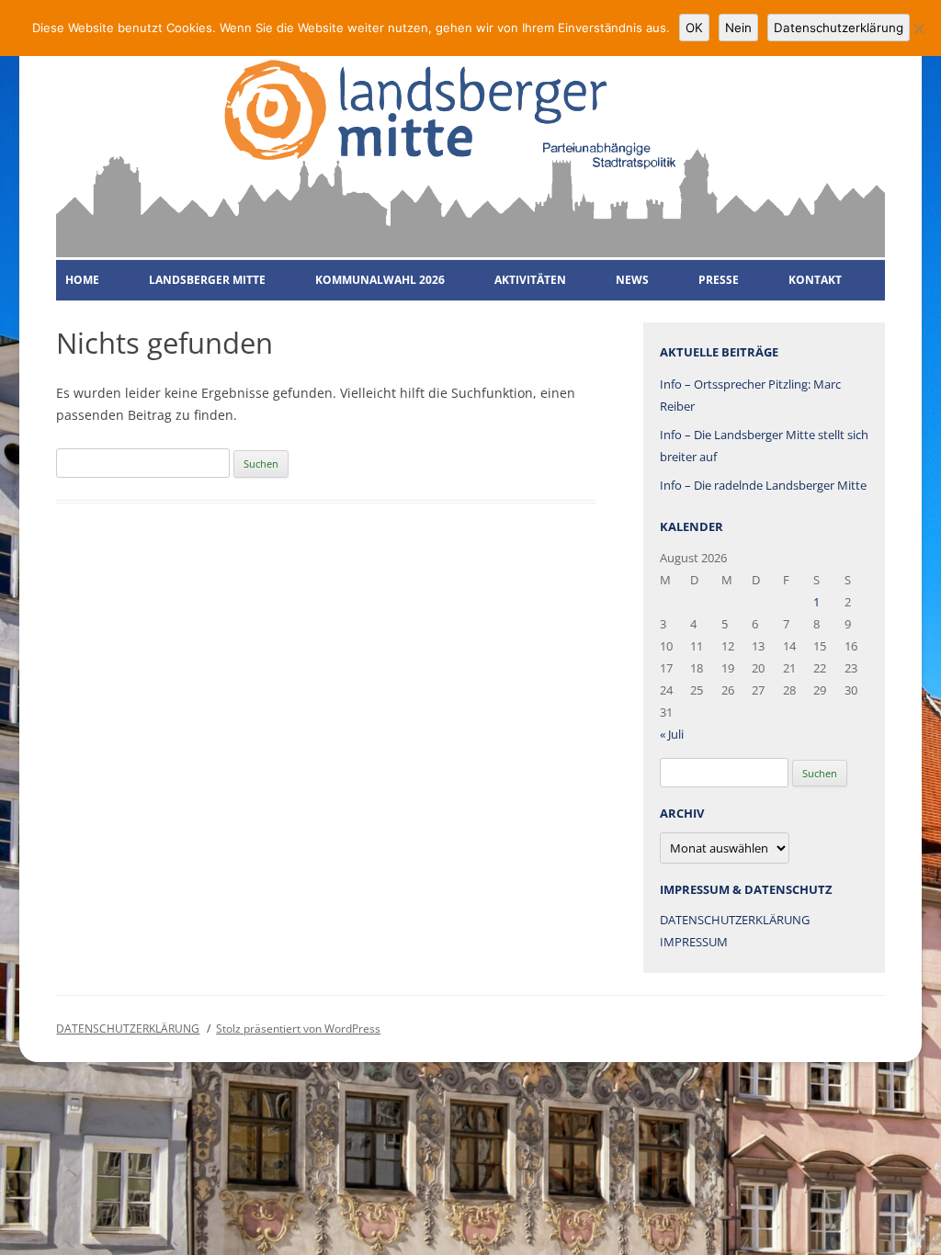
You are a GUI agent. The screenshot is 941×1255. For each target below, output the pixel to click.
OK (694, 27)
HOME (82, 280)
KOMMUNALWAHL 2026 (380, 280)
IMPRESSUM (694, 941)
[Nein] (918, 28)
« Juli (672, 734)
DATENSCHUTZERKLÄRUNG (735, 919)
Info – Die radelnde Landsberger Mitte (763, 485)
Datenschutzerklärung (838, 27)
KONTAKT (815, 280)
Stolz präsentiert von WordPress (298, 1028)
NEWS (632, 280)
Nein (738, 27)
